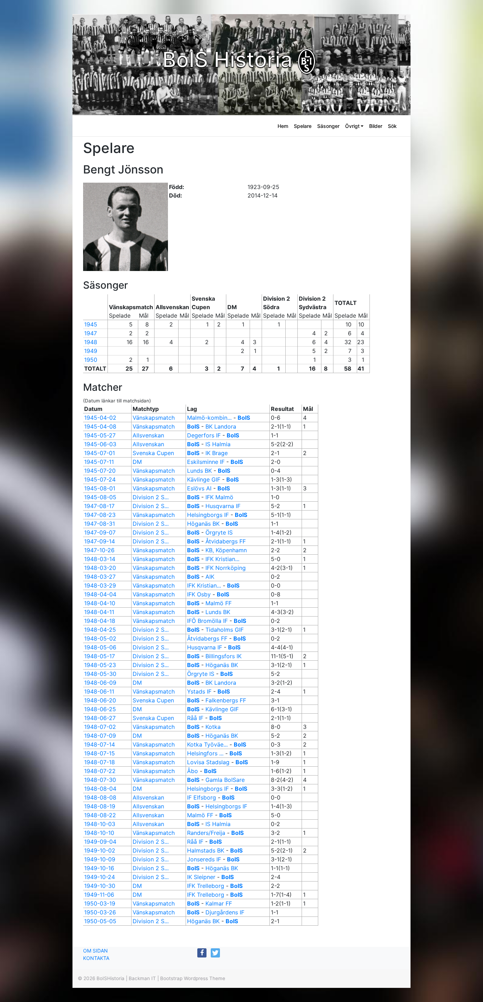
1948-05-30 (100, 673)
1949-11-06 (99, 894)
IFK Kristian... (222, 558)
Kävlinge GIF (203, 479)
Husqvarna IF (222, 505)
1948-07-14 (99, 744)
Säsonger (328, 126)
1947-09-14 (99, 541)
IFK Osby (199, 594)
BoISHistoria (110, 978)
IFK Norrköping (225, 567)
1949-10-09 (99, 859)
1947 (90, 333)
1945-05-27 (100, 435)
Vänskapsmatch (154, 417)
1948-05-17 (99, 656)
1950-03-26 (100, 912)
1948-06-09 (100, 682)
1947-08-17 (99, 505)
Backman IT (142, 978)
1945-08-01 (99, 488)
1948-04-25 (100, 629)
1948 (90, 342)
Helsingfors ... (205, 753)
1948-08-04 (100, 788)
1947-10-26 (99, 550)
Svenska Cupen (153, 452)
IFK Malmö (219, 497)
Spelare (303, 126)
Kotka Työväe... (207, 744)
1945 (90, 324)
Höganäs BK (203, 523)
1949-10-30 (99, 885)
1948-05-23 (100, 664)
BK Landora (220, 426)
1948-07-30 (100, 779)
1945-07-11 (99, 461)
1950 (90, 359)
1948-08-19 (99, 806)
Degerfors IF (204, 435)
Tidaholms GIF (224, 629)
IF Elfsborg (201, 797)
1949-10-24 (99, 876)
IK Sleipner (201, 876)
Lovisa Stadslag (208, 762)
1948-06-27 (100, 717)
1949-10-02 (99, 850)
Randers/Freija (207, 832)
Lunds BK (199, 470)
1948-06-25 (100, 709)
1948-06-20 (100, 700)
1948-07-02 (100, 726)
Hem (283, 126)
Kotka (213, 726)
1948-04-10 (99, 603)
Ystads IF (199, 691)
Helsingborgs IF (208, 514)
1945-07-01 (99, 452)
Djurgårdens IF (224, 912)
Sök (392, 126)
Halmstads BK (205, 850)
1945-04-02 (100, 417)
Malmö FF (218, 603)
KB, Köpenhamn (226, 550)
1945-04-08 (100, 426)
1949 (90, 350)
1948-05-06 (100, 647)
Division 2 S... (151, 497)
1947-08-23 (100, 514)
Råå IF (195, 717)
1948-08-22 (100, 815)
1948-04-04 (100, 594)
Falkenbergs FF (225, 700)
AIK (209, 576)
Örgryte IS (219, 532)
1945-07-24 (100, 479)
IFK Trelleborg (205, 885)
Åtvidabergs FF (225, 541)
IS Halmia (218, 444)
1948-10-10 (99, 832)
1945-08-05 (100, 497)
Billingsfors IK (223, 656)
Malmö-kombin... (209, 417)
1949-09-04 (100, 841)
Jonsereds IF (204, 859)
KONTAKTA (96, 958)
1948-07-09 (100, 735)
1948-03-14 (99, 558)
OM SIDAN (95, 951)
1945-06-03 (100, 444)
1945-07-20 (100, 470)
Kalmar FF (218, 903)
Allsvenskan (148, 435)
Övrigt (352, 126)
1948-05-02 (100, 638)
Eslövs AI (199, 488)
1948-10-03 (99, 823)
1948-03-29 (100, 585)
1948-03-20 (100, 567)
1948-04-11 (99, 611)
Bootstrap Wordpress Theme (192, 978)
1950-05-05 (100, 921)
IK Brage (216, 452)
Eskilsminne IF (206, 461)
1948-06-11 (99, 691)
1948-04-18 (99, 620)
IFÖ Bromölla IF (207, 620)
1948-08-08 (100, 797)
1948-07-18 (99, 762)
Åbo (192, 770)
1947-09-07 (100, 532)
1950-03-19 (99, 903)
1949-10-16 (99, 868)
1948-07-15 (99, 753)
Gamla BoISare (225, 779)
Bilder (375, 126)
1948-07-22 (100, 770)
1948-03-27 (100, 576)
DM (137, 461)
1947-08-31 (99, 523)
